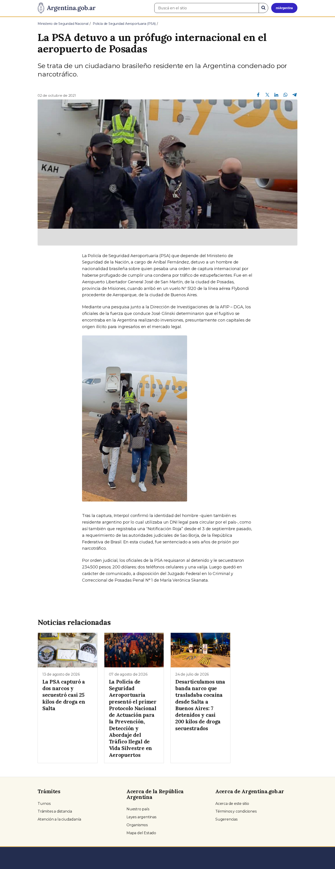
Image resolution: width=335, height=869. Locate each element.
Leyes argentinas (141, 817)
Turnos (44, 803)
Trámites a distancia (55, 811)
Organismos (137, 825)
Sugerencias (226, 819)
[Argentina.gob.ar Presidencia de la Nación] (66, 8)
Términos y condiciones (236, 811)
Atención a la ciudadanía (59, 819)
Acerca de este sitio (232, 803)
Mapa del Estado (141, 833)
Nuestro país (137, 809)
